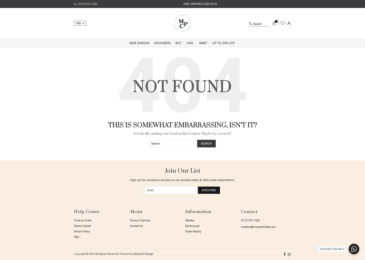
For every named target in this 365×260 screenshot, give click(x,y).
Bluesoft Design (143, 253)
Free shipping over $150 (200, 4)
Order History (193, 231)
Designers (162, 43)
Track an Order (83, 220)
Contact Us (136, 225)
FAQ (76, 237)
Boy (178, 43)
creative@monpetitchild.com (258, 226)
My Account (192, 225)
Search (206, 143)
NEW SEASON (139, 43)
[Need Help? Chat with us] (354, 249)
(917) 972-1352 (250, 220)
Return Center (82, 225)
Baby (203, 43)
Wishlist (282, 23)
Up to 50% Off (224, 43)
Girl (190, 43)
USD (78, 23)
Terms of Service (140, 220)
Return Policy (82, 231)
